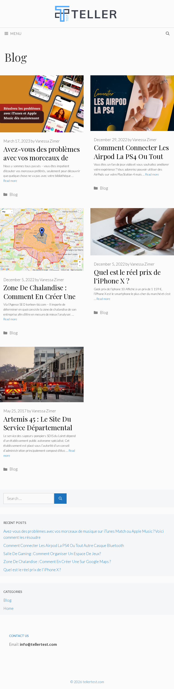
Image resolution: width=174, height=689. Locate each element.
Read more (10, 181)
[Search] (60, 498)
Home (8, 608)
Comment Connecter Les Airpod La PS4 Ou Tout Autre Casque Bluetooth (131, 156)
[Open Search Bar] (167, 33)
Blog (13, 194)
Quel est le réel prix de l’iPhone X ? (127, 276)
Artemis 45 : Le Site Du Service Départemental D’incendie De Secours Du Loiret (37, 432)
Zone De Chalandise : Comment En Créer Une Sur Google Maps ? (39, 296)
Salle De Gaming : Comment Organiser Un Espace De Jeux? (52, 553)
